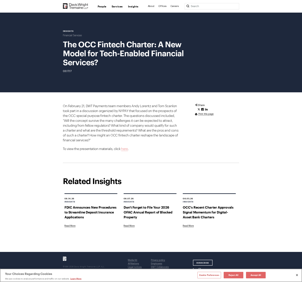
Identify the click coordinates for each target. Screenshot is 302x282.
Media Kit (132, 260)
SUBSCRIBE (202, 263)
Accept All (256, 275)
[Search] (187, 6)
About (151, 6)
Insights (133, 6)
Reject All (233, 275)
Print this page (206, 114)
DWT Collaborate (160, 267)
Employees (156, 264)
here (124, 149)
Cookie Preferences (209, 275)
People (102, 6)
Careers (175, 6)
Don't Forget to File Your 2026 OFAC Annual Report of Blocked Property (148, 212)
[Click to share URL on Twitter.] (199, 109)
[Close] (297, 275)
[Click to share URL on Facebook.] (202, 109)
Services (117, 6)
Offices (162, 6)
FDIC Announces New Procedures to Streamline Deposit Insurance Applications (90, 212)
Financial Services (72, 35)
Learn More (75, 278)
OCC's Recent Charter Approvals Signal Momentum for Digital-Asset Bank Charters (208, 212)
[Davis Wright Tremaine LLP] (75, 6)
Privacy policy (158, 260)
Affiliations (133, 264)
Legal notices (135, 267)
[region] (151, 275)
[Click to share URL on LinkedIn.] (206, 109)
